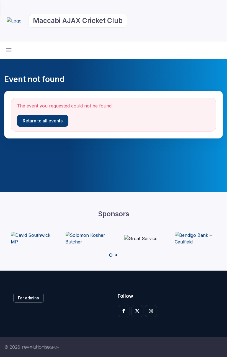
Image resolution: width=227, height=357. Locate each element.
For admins (28, 298)
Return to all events (43, 121)
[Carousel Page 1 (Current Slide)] (110, 255)
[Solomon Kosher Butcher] (86, 238)
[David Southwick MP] (31, 238)
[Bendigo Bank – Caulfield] (195, 238)
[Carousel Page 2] (116, 255)
